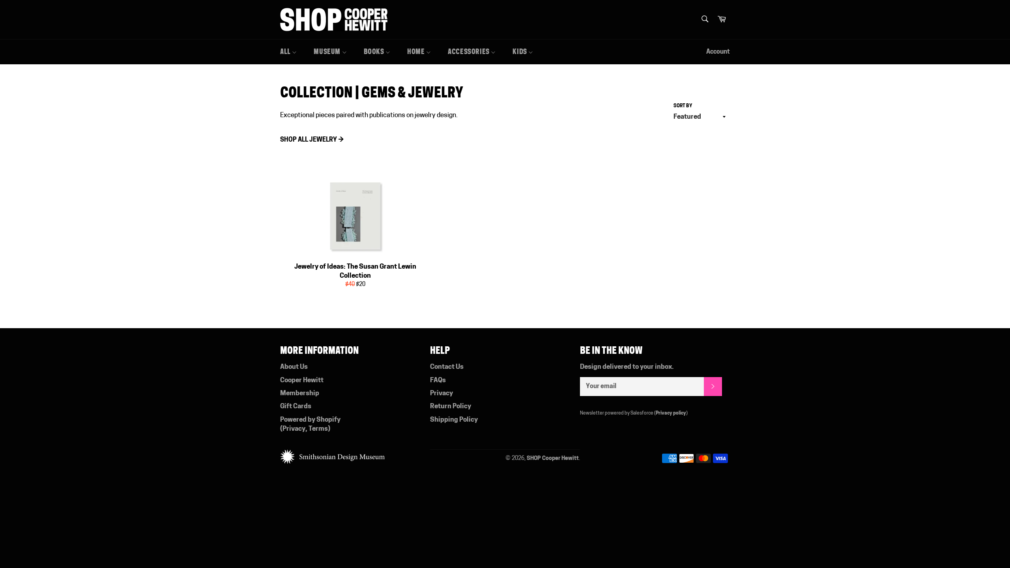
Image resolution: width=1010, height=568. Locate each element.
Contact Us (447, 367)
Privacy (293, 429)
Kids (520, 52)
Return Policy (450, 406)
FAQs (438, 380)
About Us (294, 367)
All (286, 52)
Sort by (682, 106)
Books (375, 52)
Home (416, 52)
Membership (299, 393)
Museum (328, 52)
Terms (318, 429)
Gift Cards (295, 406)
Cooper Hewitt (302, 380)
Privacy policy (671, 413)
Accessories (469, 52)
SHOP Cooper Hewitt (553, 458)
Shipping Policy (454, 420)
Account (718, 52)
